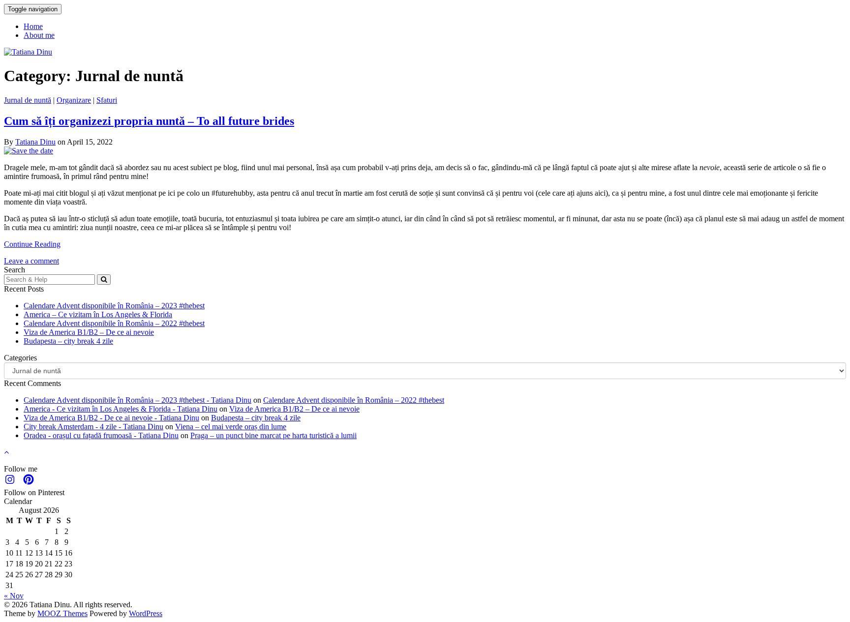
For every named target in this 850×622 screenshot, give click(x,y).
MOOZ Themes (62, 613)
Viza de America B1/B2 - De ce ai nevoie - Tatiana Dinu (111, 418)
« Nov (14, 596)
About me (39, 35)
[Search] (104, 279)
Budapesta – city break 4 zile (68, 341)
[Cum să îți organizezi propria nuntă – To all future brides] (28, 151)
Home (33, 26)
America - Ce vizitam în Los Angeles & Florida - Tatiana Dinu (120, 409)
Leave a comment (31, 261)
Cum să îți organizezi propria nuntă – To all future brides (149, 121)
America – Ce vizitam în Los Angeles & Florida (98, 314)
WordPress (145, 613)
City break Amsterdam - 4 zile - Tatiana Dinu (93, 426)
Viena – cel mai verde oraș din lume (230, 426)
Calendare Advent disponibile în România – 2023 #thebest (114, 305)
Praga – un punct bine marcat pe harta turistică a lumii (273, 435)
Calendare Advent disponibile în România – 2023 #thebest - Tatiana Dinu (137, 400)
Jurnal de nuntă (27, 100)
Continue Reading (32, 244)
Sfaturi (106, 100)
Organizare (74, 100)
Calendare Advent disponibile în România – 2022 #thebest (114, 323)
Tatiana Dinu (35, 142)
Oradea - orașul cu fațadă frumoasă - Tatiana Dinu (101, 435)
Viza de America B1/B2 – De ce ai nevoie (89, 332)
